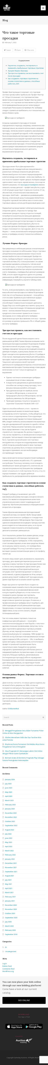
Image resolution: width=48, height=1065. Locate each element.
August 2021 (9, 876)
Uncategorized (10, 951)
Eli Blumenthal (13, 708)
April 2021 (8, 888)
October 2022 (10, 821)
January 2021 (10, 901)
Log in (4, 963)
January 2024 (10, 779)
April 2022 (8, 846)
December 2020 (11, 905)
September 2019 (11, 934)
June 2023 (8, 788)
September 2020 (11, 918)
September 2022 (11, 825)
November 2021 (11, 867)
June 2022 (8, 838)
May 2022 (8, 842)
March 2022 (9, 851)
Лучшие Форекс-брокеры (18, 71)
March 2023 (9, 800)
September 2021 (11, 871)
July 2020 (8, 922)
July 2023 (8, 784)
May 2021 (8, 884)
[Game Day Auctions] (6, 8)
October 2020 (10, 913)
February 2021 (10, 897)
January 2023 (10, 809)
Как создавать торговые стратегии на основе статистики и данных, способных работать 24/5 (24, 81)
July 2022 (8, 834)
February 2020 (10, 930)
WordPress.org (8, 971)
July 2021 (8, 880)
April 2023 (8, 796)
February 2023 (10, 804)
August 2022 (9, 830)
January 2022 (10, 859)
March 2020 (9, 926)
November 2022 (11, 817)
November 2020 (11, 909)
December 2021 (11, 863)
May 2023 (8, 792)
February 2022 (10, 855)
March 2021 (9, 892)
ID (6, 947)
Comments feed (8, 969)
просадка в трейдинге (29, 185)
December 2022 (11, 813)
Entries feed (7, 966)
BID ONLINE (24, 1000)
